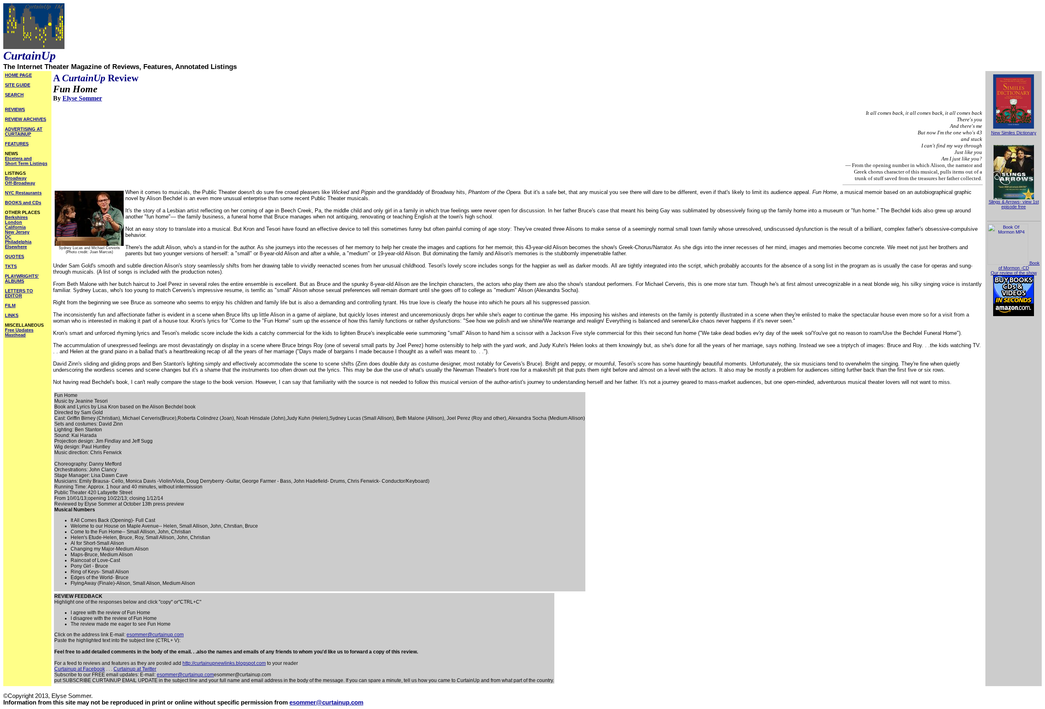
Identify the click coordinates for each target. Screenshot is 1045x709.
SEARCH (14, 94)
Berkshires (16, 217)
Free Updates (19, 330)
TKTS (11, 266)
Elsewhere (16, 246)
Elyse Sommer (82, 98)
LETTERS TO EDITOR (19, 293)
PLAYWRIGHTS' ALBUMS (22, 278)
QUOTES (14, 256)
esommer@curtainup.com (155, 635)
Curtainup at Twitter (134, 669)
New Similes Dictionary (1013, 132)
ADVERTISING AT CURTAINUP (23, 131)
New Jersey (17, 232)
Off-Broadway (20, 183)
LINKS (11, 315)
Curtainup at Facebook (79, 669)
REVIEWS (15, 109)
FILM (10, 305)
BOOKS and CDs (23, 202)
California (15, 227)
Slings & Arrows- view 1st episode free (1014, 204)
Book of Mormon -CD (1019, 265)
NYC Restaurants (23, 192)
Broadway (16, 178)
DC (8, 236)
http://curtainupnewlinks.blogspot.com (224, 663)
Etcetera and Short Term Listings (26, 161)
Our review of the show (1014, 272)
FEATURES (17, 143)
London (13, 222)
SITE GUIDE (17, 84)
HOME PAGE (18, 75)
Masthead (15, 334)
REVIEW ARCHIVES (25, 119)
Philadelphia (18, 241)
